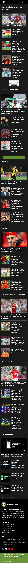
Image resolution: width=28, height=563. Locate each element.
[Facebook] (3, 549)
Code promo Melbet (8, 524)
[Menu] (25, 2)
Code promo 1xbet (7, 526)
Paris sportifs (7, 434)
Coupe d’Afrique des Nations (13, 294)
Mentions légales (7, 556)
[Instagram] (9, 549)
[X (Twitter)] (6, 549)
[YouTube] (12, 549)
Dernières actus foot (10, 89)
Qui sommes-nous (8, 554)
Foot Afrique (12, 498)
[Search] (23, 2)
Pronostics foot (8, 362)
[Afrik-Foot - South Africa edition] (24, 557)
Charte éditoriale (19, 554)
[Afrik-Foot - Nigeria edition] (21, 557)
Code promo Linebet (8, 528)
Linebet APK (5, 532)
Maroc (4, 228)
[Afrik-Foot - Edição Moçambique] (12, 558)
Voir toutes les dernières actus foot (14, 157)
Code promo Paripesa (8, 530)
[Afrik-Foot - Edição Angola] (15, 558)
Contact (16, 556)
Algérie (5, 161)
